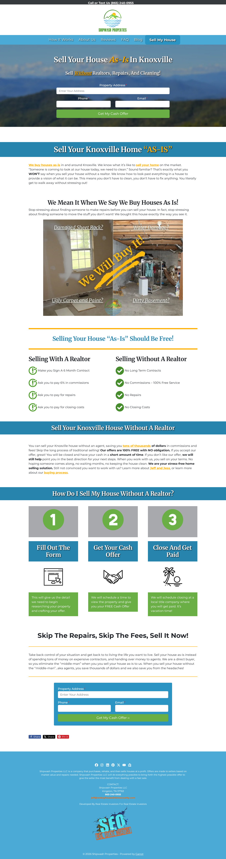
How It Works (61, 39)
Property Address (113, 85)
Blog (138, 39)
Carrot (139, 854)
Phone (83, 98)
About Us (87, 39)
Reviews (108, 39)
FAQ (125, 39)
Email (142, 98)
